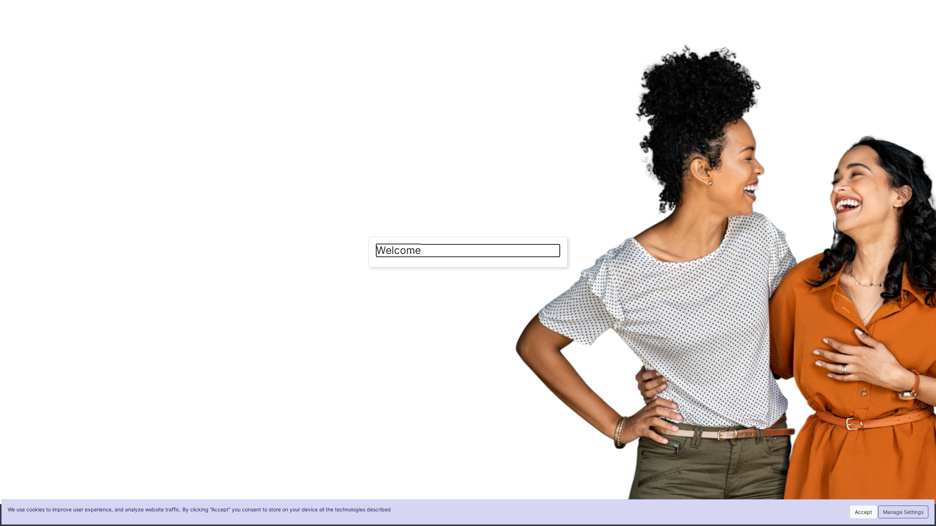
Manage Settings (903, 512)
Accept (863, 512)
